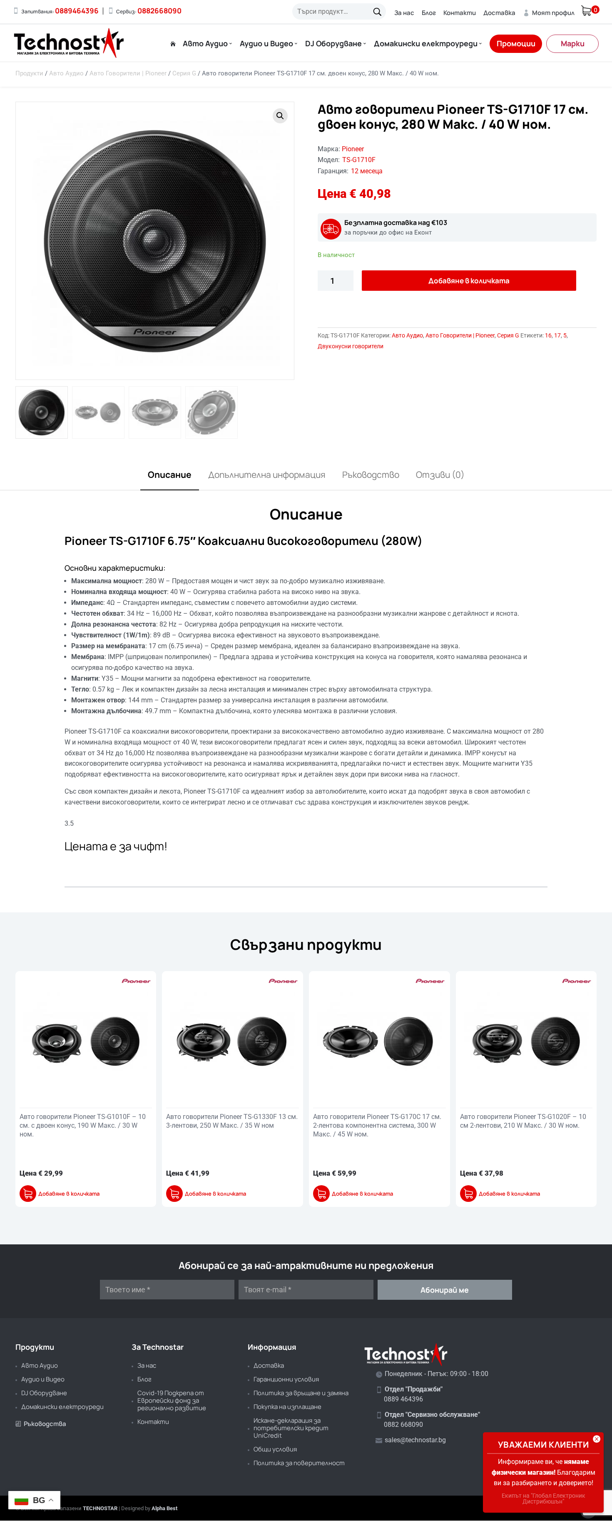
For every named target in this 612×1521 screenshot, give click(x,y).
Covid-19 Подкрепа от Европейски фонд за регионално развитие (171, 1400)
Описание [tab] (170, 474)
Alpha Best (164, 1508)
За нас (404, 12)
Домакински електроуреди (426, 44)
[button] (280, 115)
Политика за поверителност (299, 1463)
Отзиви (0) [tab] (440, 474)
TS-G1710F (359, 160)
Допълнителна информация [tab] (267, 474)
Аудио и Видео (266, 44)
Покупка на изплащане (287, 1406)
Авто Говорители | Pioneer (128, 73)
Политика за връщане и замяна (301, 1393)
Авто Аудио (205, 44)
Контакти (459, 12)
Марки (573, 43)
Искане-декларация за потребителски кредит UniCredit (291, 1428)
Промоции (516, 43)
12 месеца (367, 171)
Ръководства (40, 1423)
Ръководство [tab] (370, 474)
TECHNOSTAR (100, 1508)
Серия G (184, 73)
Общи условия (275, 1449)
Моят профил (549, 12)
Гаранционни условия (286, 1379)
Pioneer (353, 149)
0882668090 (159, 10)
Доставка (499, 12)
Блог (429, 12)
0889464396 (77, 10)
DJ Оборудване (333, 44)
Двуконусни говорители (350, 346)
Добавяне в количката (469, 280)
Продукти (29, 73)
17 (557, 335)
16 (548, 335)
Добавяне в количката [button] (69, 1193)
